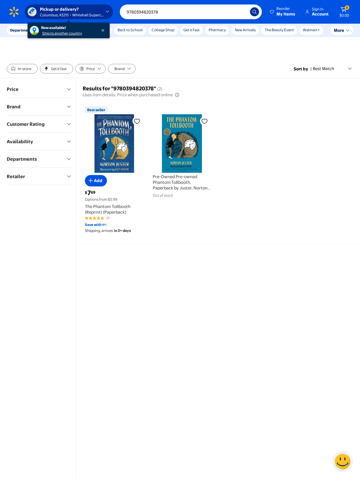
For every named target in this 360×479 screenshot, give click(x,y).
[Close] (104, 30)
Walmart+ (311, 30)
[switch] (22, 68)
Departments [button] (21, 30)
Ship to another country (62, 33)
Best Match (323, 68)
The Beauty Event (279, 30)
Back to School (130, 30)
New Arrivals (245, 30)
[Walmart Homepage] (14, 12)
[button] (283, 12)
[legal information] (177, 95)
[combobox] (191, 12)
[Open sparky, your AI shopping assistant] (342, 461)
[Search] (254, 11)
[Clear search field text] (241, 12)
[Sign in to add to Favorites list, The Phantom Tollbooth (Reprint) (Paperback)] (136, 121)
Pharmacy (217, 30)
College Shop (163, 30)
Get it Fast (191, 30)
